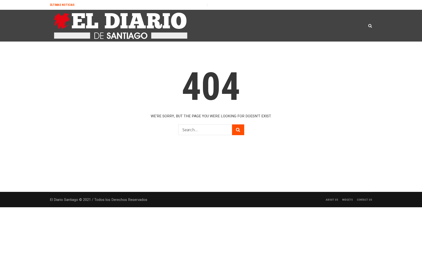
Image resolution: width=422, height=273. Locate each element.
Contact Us (364, 199)
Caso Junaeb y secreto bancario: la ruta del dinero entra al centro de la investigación (133, 5)
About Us (332, 199)
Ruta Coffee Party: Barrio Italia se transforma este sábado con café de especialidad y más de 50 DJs (278, 5)
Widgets (347, 199)
